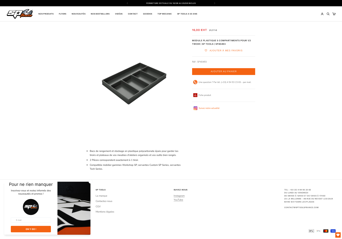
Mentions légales (105, 211)
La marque (101, 195)
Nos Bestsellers (100, 14)
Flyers (62, 14)
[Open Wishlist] (338, 235)
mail (249, 82)
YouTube (178, 199)
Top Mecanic (165, 14)
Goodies (147, 14)
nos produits (46, 14)
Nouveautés (79, 14)
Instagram (179, 195)
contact (133, 14)
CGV (98, 206)
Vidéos (119, 14)
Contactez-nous (104, 201)
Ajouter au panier (224, 71)
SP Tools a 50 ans (187, 14)
